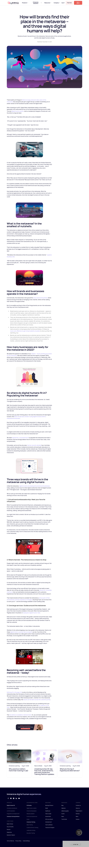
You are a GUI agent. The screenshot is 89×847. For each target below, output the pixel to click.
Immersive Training (31, 822)
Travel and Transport (49, 827)
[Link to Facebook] (8, 798)
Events (62, 813)
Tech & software (48, 824)
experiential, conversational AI (20, 437)
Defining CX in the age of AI (14, 692)
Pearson (8, 829)
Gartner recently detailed (34, 445)
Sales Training (30, 824)
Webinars (63, 808)
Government (48, 816)
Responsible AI (79, 811)
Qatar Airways (10, 823)
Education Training (31, 833)
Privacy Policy (18, 840)
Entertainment (48, 822)
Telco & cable (48, 813)
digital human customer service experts (21, 632)
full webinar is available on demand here (20, 715)
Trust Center (64, 819)
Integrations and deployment (13, 813)
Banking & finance (49, 805)
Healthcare (47, 811)
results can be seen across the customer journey (36, 699)
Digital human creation (32, 808)
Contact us (78, 805)
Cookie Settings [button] (26, 840)
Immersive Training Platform (13, 816)
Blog (62, 805)
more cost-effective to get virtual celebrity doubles (25, 331)
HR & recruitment (49, 819)
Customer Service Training (32, 827)
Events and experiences (32, 816)
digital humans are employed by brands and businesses (34, 486)
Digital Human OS (11, 805)
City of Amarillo (10, 826)
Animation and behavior (12, 808)
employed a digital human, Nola (31, 613)
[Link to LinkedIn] (16, 798)
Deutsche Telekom (11, 835)
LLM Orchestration (11, 811)
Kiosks (28, 819)
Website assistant (30, 813)
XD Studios (29, 805)
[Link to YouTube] (19, 798)
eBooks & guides (65, 811)
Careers (77, 819)
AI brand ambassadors (31, 811)
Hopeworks (9, 832)
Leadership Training (31, 830)
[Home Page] (13, 2)
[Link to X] (11, 798)
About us (78, 808)
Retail (46, 808)
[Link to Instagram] (13, 798)
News (62, 816)
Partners (78, 813)
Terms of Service (10, 840)
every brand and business (40, 298)
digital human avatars (18, 111)
